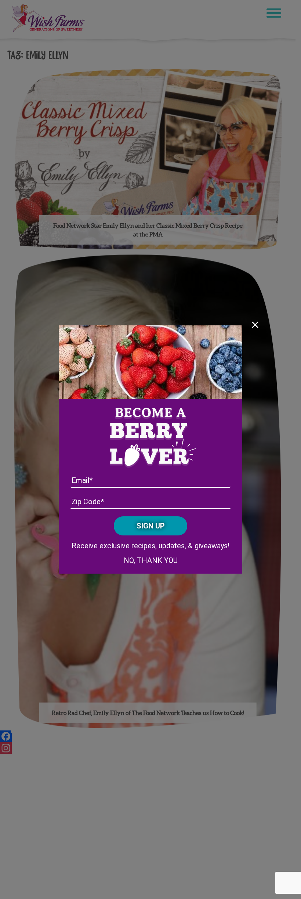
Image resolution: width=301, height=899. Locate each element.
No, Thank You (151, 560)
